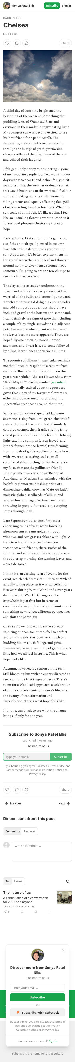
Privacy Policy (50, 1029)
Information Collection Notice (44, 770)
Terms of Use (57, 766)
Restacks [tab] (29, 831)
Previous (15, 803)
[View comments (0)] (17, 43)
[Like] (7, 43)
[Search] (68, 881)
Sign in (66, 5)
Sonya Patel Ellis (23, 906)
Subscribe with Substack (40, 1012)
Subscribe (52, 5)
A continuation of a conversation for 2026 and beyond (25, 900)
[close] (63, 950)
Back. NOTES (12, 18)
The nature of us (17, 893)
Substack (18, 1053)
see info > (59, 382)
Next (61, 803)
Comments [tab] (13, 831)
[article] (37, 902)
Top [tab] (8, 881)
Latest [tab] (18, 881)
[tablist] (20, 831)
